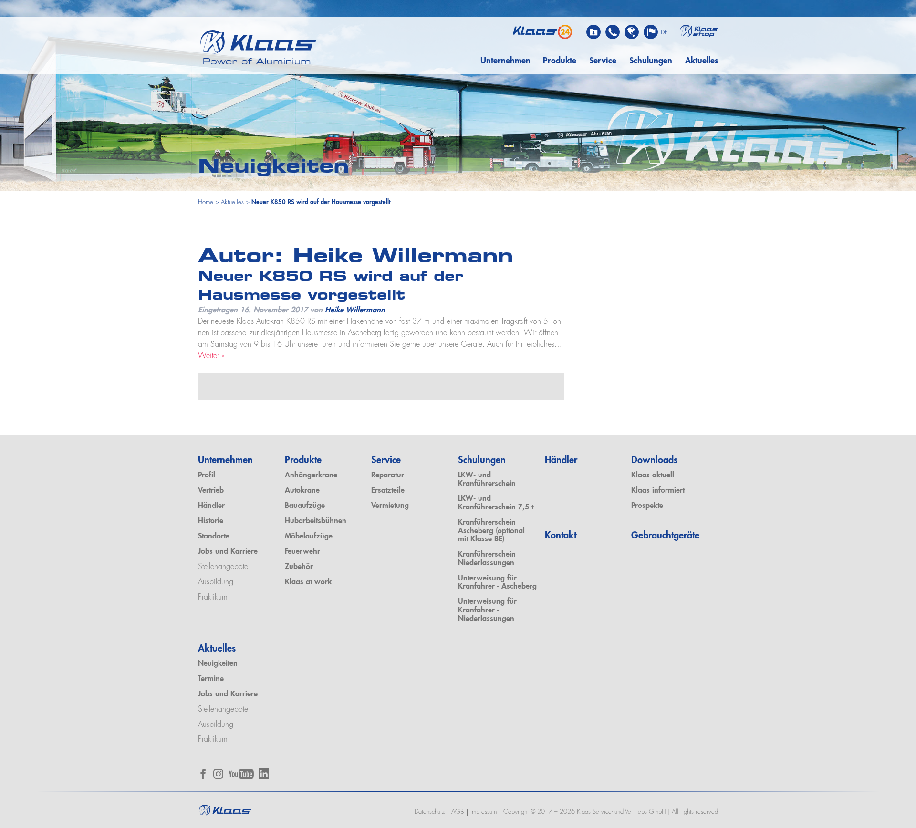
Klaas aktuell (652, 475)
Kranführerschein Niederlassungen (487, 559)
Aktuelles (701, 61)
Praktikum (213, 597)
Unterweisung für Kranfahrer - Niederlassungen (487, 610)
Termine (211, 679)
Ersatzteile (388, 491)
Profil (206, 475)
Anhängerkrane (311, 475)
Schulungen (650, 61)
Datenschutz (430, 812)
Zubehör (299, 567)
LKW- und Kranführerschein (487, 480)
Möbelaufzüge (309, 536)
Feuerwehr (302, 552)
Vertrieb (211, 491)
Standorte (213, 536)
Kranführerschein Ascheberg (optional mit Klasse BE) (491, 531)
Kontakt (560, 536)
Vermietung (390, 506)
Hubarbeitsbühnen (315, 521)
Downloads (654, 461)
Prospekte (647, 506)
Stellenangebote (223, 567)
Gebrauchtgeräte (665, 536)
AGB (457, 812)
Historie (210, 521)
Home (205, 202)
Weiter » (211, 356)
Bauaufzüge (305, 506)
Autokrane (302, 491)
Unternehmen (505, 61)
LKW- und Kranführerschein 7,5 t (495, 503)
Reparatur (387, 475)
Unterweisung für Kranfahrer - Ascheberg (497, 583)
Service (602, 61)
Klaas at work (308, 582)
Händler (211, 506)
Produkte (559, 61)
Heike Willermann (355, 310)
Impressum (483, 812)
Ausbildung (215, 582)
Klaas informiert (658, 491)
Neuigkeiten (218, 664)
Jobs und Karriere (228, 552)
